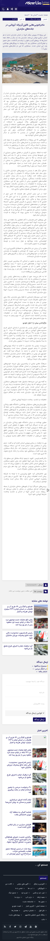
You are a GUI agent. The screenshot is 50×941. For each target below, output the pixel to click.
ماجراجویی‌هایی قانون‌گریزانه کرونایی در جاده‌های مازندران (25, 27)
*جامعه (26, 15)
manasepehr (32, 585)
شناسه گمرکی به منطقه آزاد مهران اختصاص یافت (20, 813)
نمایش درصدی (28, 910)
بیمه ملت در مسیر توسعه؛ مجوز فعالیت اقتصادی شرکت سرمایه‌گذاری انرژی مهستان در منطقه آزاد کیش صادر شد (18, 852)
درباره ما (17, 897)
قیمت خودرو (16, 906)
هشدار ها (15, 910)
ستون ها (42, 901)
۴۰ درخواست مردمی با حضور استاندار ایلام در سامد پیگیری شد (19, 790)
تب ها (30, 888)
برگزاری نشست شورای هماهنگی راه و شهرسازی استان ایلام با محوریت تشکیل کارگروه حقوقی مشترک (18, 841)
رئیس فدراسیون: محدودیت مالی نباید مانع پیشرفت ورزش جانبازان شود (19, 635)
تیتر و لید (24, 893)
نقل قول (42, 910)
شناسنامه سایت (27, 901)
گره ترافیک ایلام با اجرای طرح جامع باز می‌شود (18, 647)
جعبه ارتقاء (41, 897)
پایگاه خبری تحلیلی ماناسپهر (35, 915)
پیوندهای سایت (14, 915)
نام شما (41, 692)
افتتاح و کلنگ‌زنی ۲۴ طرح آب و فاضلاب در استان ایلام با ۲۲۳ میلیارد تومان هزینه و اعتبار (18, 609)
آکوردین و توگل (39, 884)
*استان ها (34, 15)
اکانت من (8, 884)
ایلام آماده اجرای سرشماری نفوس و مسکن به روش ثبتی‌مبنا (18, 801)
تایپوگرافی (41, 888)
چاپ (43, 919)
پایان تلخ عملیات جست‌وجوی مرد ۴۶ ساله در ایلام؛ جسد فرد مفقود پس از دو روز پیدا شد (19, 622)
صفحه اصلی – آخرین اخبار (35, 906)
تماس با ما (19, 888)
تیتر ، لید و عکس (39, 893)
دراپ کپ (28, 897)
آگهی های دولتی (22, 884)
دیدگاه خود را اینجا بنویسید (35, 681)
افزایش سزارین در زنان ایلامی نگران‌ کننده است (19, 826)
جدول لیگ (12, 893)
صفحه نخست (43, 15)
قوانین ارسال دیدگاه (34, 713)
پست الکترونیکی (38, 704)
